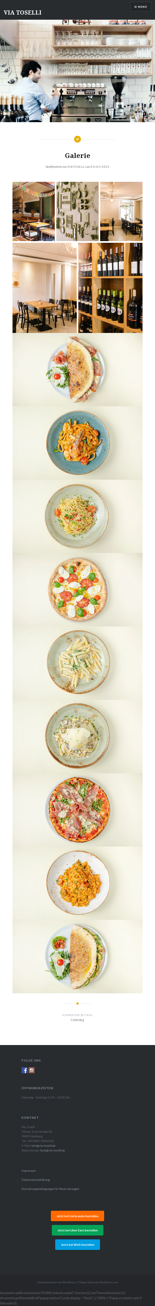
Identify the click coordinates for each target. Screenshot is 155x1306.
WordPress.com (108, 1282)
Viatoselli (76, 166)
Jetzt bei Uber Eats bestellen (77, 1230)
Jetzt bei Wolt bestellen (77, 1244)
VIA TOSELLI (22, 12)
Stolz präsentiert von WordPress (56, 1282)
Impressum (29, 1170)
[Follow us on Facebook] (25, 1070)
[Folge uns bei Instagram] (32, 1070)
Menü (142, 6)
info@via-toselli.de (43, 1145)
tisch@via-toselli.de (52, 1150)
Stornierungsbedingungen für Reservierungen (50, 1188)
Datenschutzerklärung (36, 1179)
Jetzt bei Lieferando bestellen (77, 1216)
